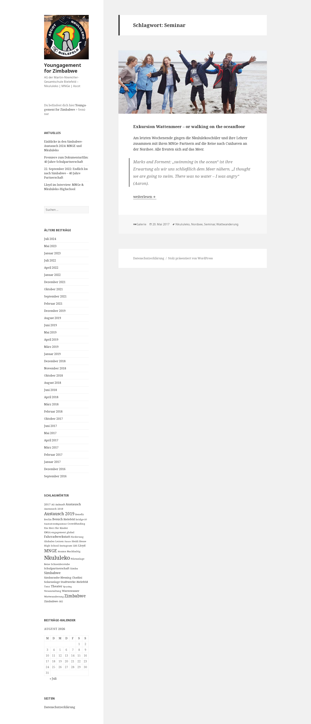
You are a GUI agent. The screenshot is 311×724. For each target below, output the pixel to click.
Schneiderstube (60, 564)
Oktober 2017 (53, 419)
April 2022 (51, 268)
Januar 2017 (52, 462)
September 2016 (55, 476)
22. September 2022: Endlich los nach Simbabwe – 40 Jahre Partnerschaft (66, 173)
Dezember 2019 (55, 311)
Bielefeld (69, 519)
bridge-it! (81, 519)
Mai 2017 (50, 433)
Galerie (141, 224)
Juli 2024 (50, 239)
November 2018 (55, 368)
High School (51, 545)
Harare (67, 541)
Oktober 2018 (53, 375)
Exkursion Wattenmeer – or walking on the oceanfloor (189, 126)
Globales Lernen (54, 541)
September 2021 (55, 296)
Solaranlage (52, 582)
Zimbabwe (75, 596)
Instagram (66, 545)
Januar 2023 (52, 253)
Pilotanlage (77, 558)
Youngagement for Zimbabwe (62, 68)
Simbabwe (52, 573)
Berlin (48, 519)
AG (53, 504)
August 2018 (52, 383)
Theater (56, 586)
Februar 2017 (53, 455)
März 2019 (51, 347)
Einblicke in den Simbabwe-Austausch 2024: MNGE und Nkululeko (63, 146)
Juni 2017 (50, 426)
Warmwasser (70, 591)
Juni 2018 (50, 390)
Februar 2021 (53, 304)
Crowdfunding (76, 523)
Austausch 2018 (53, 508)
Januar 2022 (52, 275)
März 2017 (51, 447)
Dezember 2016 (55, 469)
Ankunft (60, 504)
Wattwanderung (54, 596)
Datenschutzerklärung (59, 707)
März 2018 (51, 404)
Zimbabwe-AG (53, 601)
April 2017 (51, 440)
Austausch (73, 504)
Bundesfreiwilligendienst (55, 524)
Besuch (57, 519)
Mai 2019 (50, 332)
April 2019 (51, 339)
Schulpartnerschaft (56, 568)
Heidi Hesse (79, 541)
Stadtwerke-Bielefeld (74, 582)
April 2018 (51, 397)
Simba (74, 568)
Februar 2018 (53, 411)
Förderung (77, 536)
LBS (75, 545)
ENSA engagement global (59, 532)
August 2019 (52, 318)
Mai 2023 (50, 246)
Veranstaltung (52, 591)
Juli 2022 (50, 260)
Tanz (47, 586)
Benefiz (79, 514)
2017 (47, 504)
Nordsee (197, 224)
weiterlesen (144, 196)
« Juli (53, 678)
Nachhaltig (73, 551)
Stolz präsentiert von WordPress (190, 258)
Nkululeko (57, 557)
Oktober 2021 (53, 289)
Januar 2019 (52, 354)
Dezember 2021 (55, 282)
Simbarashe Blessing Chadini (63, 577)
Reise (47, 564)
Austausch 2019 (59, 513)
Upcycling (67, 586)
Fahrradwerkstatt (57, 536)
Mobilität (62, 551)
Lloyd (81, 545)
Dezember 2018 (55, 361)
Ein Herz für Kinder (56, 528)
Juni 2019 (50, 325)
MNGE (50, 551)
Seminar (209, 224)
